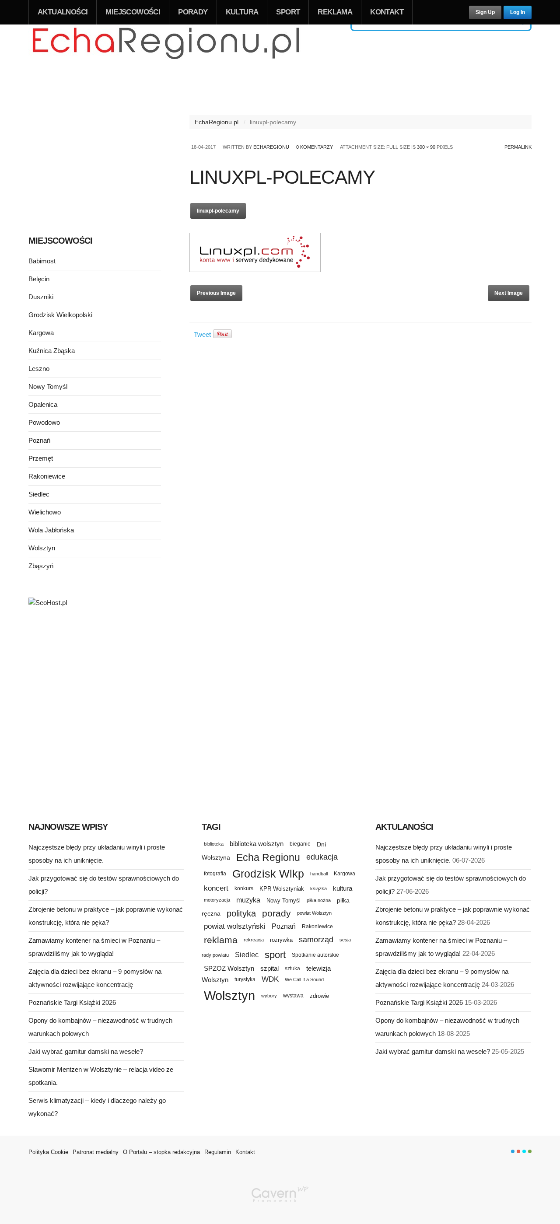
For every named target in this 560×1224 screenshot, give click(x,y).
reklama (221, 940)
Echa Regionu (268, 857)
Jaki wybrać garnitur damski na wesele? (85, 1051)
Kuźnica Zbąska (51, 350)
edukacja (322, 857)
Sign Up (485, 12)
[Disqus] (360, 467)
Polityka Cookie (48, 1152)
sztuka (292, 968)
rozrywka (281, 940)
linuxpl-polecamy (218, 211)
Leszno (38, 368)
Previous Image (216, 293)
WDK (270, 979)
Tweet (202, 334)
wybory (269, 995)
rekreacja (254, 939)
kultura (342, 888)
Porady (192, 12)
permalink (518, 147)
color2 (518, 1151)
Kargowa (41, 332)
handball (319, 873)
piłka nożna (319, 900)
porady (276, 913)
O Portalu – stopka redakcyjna (161, 1152)
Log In (517, 12)
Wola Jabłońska (51, 530)
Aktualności (63, 12)
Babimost (42, 261)
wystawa (293, 996)
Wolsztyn (41, 548)
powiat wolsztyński (235, 926)
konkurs (243, 888)
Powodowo (44, 422)
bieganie (300, 843)
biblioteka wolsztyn (257, 843)
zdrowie (319, 996)
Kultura (242, 12)
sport (275, 954)
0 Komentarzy (314, 147)
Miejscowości (132, 12)
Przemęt (40, 458)
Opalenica (42, 404)
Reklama (335, 12)
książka (318, 888)
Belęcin (38, 279)
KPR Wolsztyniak (281, 888)
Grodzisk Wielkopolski (60, 314)
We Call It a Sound (304, 979)
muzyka (248, 900)
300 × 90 (426, 147)
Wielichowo (44, 512)
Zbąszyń (40, 566)
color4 (530, 1151)
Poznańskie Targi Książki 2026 (72, 1002)
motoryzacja (217, 899)
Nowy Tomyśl (47, 386)
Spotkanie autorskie (315, 955)
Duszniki (40, 297)
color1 (512, 1151)
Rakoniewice (46, 476)
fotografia (215, 874)
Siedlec (38, 494)
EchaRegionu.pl (216, 122)
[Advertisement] (94, 156)
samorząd (316, 939)
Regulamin (217, 1152)
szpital (269, 968)
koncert (216, 888)
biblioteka (214, 843)
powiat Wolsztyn (314, 913)
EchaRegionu (271, 147)
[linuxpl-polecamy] (255, 269)
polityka (241, 913)
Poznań (39, 440)
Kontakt (386, 12)
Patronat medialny (96, 1152)
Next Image (508, 293)
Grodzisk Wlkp (268, 874)
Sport (288, 12)
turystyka (245, 979)
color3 (524, 1151)
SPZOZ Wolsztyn (229, 968)
